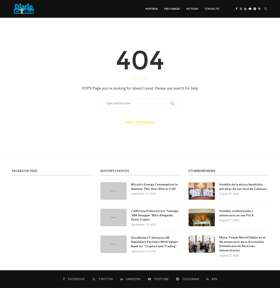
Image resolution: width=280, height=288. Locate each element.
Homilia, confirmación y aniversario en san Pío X (236, 213)
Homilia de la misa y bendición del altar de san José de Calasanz (243, 186)
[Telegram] (255, 9)
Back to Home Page (140, 122)
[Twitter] (241, 9)
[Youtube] (250, 9)
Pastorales (172, 8)
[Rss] (259, 9)
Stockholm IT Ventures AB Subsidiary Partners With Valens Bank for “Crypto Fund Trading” (154, 242)
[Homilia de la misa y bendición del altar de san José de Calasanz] (202, 191)
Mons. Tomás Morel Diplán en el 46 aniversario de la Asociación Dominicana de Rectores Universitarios (242, 243)
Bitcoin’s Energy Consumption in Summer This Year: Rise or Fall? (154, 186)
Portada (151, 8)
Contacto (212, 8)
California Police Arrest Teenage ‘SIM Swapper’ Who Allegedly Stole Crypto (154, 215)
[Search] (266, 9)
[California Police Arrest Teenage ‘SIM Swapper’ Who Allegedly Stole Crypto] (113, 217)
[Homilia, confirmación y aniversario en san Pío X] (202, 217)
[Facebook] (236, 9)
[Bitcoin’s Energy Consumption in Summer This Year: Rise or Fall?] (113, 191)
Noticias (192, 8)
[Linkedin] (245, 9)
